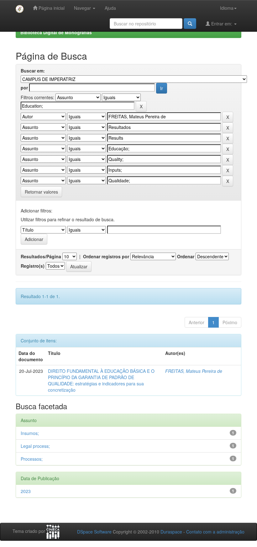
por (24, 87)
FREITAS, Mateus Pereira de (193, 371)
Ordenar (185, 256)
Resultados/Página (41, 256)
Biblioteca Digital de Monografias (56, 32)
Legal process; (35, 446)
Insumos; (30, 433)
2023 (26, 491)
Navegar (83, 8)
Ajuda (110, 8)
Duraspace (171, 531)
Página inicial (51, 8)
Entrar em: (221, 23)
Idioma (226, 8)
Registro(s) (33, 266)
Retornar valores (41, 192)
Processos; (32, 459)
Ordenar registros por (106, 256)
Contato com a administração (215, 531)
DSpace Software (94, 531)
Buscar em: (33, 70)
